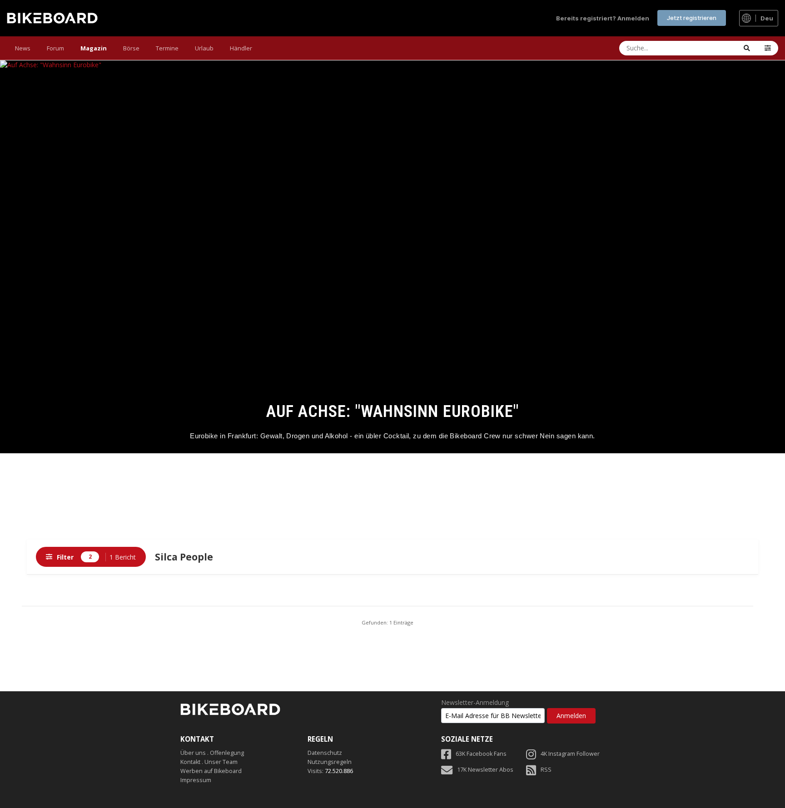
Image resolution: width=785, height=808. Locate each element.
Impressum (195, 780)
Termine (167, 48)
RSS (546, 769)
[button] (767, 48)
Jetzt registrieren (691, 17)
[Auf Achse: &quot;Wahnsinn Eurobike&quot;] (392, 256)
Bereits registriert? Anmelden (602, 18)
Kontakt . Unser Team (209, 762)
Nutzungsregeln (330, 762)
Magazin (93, 48)
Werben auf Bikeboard (211, 771)
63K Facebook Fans (481, 754)
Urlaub (204, 48)
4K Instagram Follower (570, 754)
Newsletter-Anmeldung (475, 702)
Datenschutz (325, 753)
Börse (131, 48)
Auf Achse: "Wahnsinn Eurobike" (392, 411)
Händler (241, 48)
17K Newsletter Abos (485, 769)
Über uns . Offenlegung (212, 753)
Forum (55, 48)
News (22, 48)
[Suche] (746, 48)
